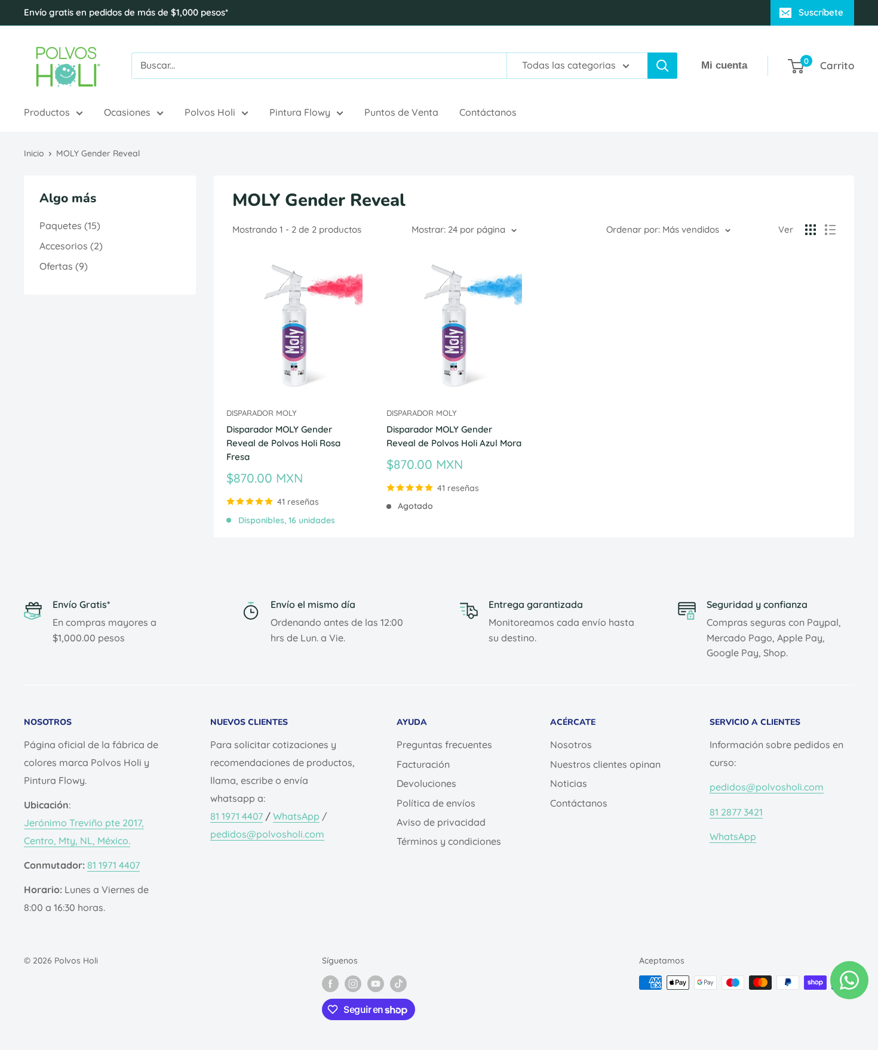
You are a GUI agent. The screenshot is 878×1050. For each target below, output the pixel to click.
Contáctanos (488, 112)
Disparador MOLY (261, 413)
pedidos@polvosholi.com (267, 834)
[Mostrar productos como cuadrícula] (810, 229)
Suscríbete (821, 12)
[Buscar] (662, 65)
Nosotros (571, 745)
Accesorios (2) (71, 246)
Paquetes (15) (69, 225)
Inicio (34, 153)
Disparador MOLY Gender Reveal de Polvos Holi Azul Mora (453, 436)
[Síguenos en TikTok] (398, 983)
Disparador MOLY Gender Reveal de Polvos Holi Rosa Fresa (283, 443)
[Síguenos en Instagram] (353, 983)
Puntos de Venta (401, 112)
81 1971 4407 (113, 865)
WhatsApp (296, 816)
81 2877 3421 (736, 812)
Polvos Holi (210, 112)
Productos (47, 112)
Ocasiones (127, 112)
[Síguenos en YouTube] (375, 983)
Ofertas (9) (63, 266)
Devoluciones (426, 783)
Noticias (568, 783)
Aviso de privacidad (441, 822)
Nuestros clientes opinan (605, 764)
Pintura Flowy (299, 112)
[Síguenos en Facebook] (330, 983)
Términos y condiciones (449, 841)
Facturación (423, 764)
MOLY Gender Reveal (98, 153)
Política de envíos (436, 803)
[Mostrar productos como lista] (830, 229)
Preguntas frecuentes (444, 745)
